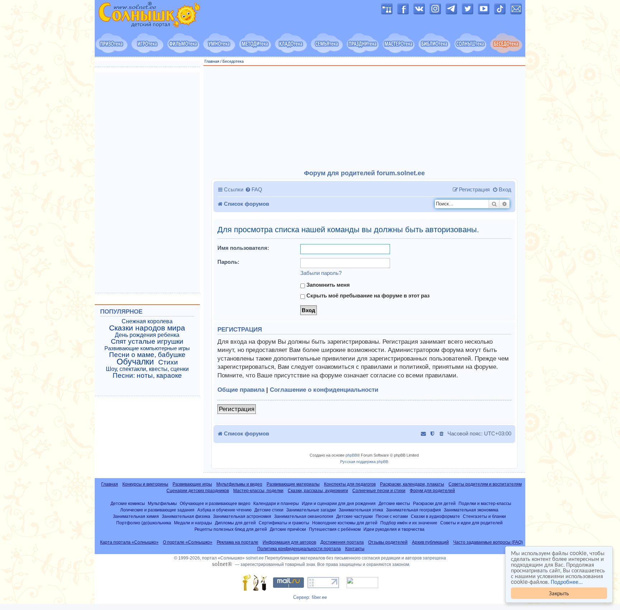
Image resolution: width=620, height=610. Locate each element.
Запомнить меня (327, 285)
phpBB (351, 455)
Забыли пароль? (321, 273)
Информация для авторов (289, 542)
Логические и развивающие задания (157, 509)
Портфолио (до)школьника (143, 522)
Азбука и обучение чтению (224, 509)
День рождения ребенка (147, 335)
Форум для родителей (432, 490)
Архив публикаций (430, 542)
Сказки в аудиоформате (435, 516)
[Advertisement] (364, 118)
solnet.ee (255, 558)
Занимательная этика (361, 509)
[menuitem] (253, 190)
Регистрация (236, 409)
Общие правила (240, 389)
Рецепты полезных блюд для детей (230, 529)
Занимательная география (413, 509)
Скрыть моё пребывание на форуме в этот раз (367, 295)
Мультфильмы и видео (239, 484)
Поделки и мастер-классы (485, 503)
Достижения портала (342, 542)
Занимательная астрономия (242, 516)
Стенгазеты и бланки (484, 516)
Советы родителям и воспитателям (485, 484)
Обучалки (135, 361)
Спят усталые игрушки (147, 341)
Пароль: (228, 262)
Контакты (355, 548)
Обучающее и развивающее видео (215, 503)
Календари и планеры (276, 503)
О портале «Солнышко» (187, 542)
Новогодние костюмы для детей (344, 522)
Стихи (168, 362)
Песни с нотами (392, 516)
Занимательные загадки (311, 509)
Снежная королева (147, 321)
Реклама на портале (237, 542)
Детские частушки (354, 516)
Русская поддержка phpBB (364, 461)
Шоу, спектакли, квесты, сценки (147, 369)
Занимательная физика (186, 516)
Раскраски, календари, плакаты (412, 484)
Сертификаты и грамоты (284, 522)
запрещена (434, 558)
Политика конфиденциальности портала (299, 548)
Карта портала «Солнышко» (129, 542)
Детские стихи (268, 509)
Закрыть (559, 593)
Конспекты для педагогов (350, 484)
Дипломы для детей (235, 522)
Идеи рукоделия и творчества (393, 529)
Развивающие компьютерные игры (147, 348)
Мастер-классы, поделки (258, 490)
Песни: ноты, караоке (147, 375)
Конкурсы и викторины (145, 484)
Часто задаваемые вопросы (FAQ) (488, 542)
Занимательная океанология (303, 516)
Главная (212, 61)
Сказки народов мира (147, 328)
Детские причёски (288, 529)
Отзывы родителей (388, 542)
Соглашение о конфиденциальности (324, 389)
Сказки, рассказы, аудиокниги (318, 490)
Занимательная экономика (471, 509)
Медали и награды (193, 522)
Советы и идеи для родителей (471, 522)
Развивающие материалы (293, 484)
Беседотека (233, 61)
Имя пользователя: (243, 248)
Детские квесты (394, 503)
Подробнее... (567, 582)
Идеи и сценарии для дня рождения (339, 503)
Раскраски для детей (434, 503)
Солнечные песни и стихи (378, 490)
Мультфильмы (162, 503)
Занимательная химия (136, 516)
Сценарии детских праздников (197, 490)
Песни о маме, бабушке (147, 355)
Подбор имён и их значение (408, 522)
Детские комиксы (128, 503)
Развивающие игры (192, 484)
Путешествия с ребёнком (335, 529)
